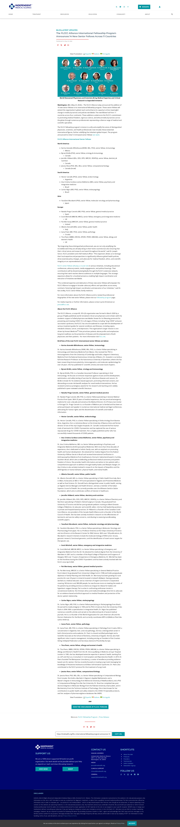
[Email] (68, 45)
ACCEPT (132, 823)
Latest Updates (69, 30)
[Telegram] (64, 45)
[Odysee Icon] (131, 774)
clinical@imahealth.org (98, 771)
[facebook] (121, 774)
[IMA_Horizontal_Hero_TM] (20, 4)
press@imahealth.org (98, 765)
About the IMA (128, 754)
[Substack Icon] (134, 774)
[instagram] (128, 774)
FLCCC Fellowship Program (87, 717)
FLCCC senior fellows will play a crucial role (73, 266)
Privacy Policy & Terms (70, 816)
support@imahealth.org (99, 777)
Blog (58, 30)
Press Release (104, 717)
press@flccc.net (63, 305)
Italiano (97, 54)
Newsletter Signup (130, 765)
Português (106, 54)
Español (88, 54)
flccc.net (102, 337)
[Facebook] (58, 45)
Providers (127, 759)
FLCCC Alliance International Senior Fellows (74, 139)
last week (96, 135)
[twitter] (124, 774)
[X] (61, 45)
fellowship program (104, 297)
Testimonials (128, 761)
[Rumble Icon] (138, 774)
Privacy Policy (120, 823)
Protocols (126, 757)
